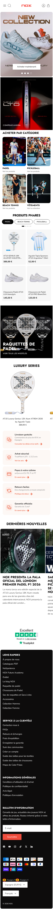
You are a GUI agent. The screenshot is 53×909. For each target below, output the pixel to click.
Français (9, 893)
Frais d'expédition (11, 738)
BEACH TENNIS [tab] (24, 222)
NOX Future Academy (13, 672)
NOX (11, 904)
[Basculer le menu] (5, 6)
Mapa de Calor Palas (12, 764)
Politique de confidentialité (15, 786)
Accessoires (8, 699)
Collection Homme (11, 703)
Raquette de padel (11, 686)
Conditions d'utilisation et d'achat (18, 782)
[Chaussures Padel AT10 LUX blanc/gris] (14, 278)
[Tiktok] (20, 846)
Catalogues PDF (10, 663)
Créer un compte (10, 751)
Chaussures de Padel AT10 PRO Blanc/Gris (37, 293)
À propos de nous (11, 659)
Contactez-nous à (11, 725)
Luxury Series (27, 365)
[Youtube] (9, 846)
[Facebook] (4, 846)
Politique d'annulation (13, 795)
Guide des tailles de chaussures (17, 760)
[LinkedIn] (31, 846)
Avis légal (7, 790)
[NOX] (26, 6)
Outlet (6, 677)
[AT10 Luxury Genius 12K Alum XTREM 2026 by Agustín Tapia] (22, 393)
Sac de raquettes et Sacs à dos (17, 694)
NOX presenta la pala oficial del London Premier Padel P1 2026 (22, 581)
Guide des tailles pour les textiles (18, 756)
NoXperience (9, 668)
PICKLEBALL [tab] (42, 222)
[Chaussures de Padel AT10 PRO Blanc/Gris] (39, 278)
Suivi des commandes (13, 747)
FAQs (5, 729)
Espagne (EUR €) (13, 884)
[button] (22, 73)
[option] (26, 44)
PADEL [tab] (7, 222)
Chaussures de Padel (13, 690)
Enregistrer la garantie (13, 742)
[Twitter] (26, 846)
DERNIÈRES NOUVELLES (27, 523)
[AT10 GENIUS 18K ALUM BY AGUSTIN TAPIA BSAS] (14, 241)
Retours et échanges (12, 734)
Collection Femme (11, 708)
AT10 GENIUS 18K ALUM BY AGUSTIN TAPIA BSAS (11, 257)
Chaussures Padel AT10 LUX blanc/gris (13, 293)
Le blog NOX (9, 681)
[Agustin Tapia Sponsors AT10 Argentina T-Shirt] (39, 241)
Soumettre (12, 836)
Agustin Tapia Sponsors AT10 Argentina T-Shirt (38, 257)
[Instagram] (15, 846)
